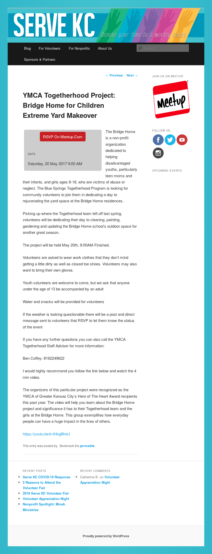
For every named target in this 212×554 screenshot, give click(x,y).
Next (132, 75)
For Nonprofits (79, 48)
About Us (105, 48)
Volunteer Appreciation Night (46, 498)
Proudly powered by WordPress (106, 536)
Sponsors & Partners (39, 59)
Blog (27, 48)
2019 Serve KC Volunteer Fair (46, 493)
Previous (114, 75)
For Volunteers (49, 48)
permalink (87, 445)
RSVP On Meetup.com (62, 136)
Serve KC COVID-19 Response (46, 476)
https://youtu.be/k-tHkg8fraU (46, 433)
